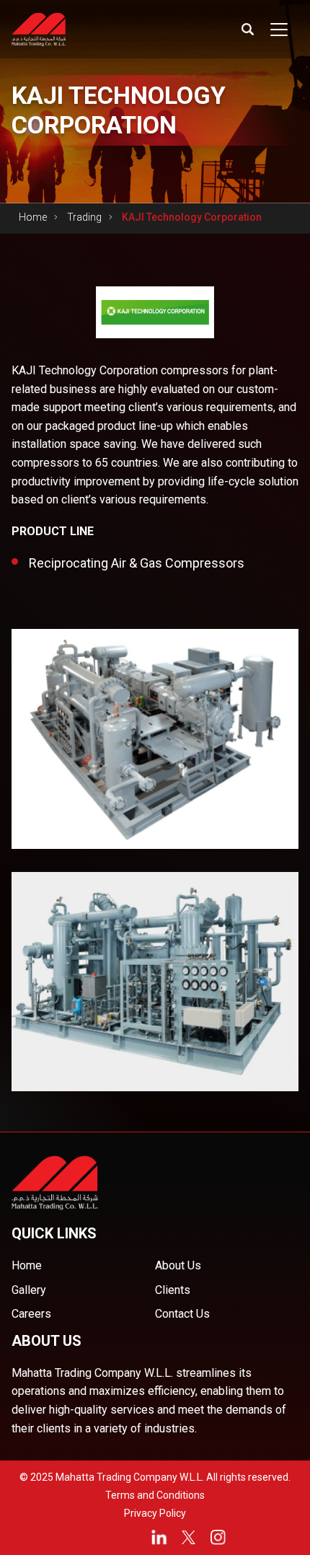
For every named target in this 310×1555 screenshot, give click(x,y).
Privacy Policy (155, 1513)
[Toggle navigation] (279, 29)
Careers (31, 1314)
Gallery (29, 1290)
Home (33, 217)
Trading (84, 217)
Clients (172, 1290)
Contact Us (182, 1314)
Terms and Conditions (155, 1495)
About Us (178, 1265)
